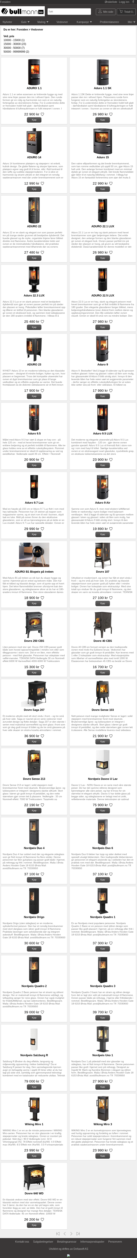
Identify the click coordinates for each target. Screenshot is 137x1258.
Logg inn (124, 2)
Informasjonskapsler (92, 1241)
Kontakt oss (22, 1241)
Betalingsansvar (66, 1241)
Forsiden (5, 2)
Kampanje (83, 22)
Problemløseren (109, 22)
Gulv (24, 22)
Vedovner (62, 22)
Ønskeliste (111, 2)
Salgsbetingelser (43, 1241)
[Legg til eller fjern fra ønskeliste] (42, 115)
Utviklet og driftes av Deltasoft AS (68, 1248)
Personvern (115, 1241)
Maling (41, 22)
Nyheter (7, 22)
